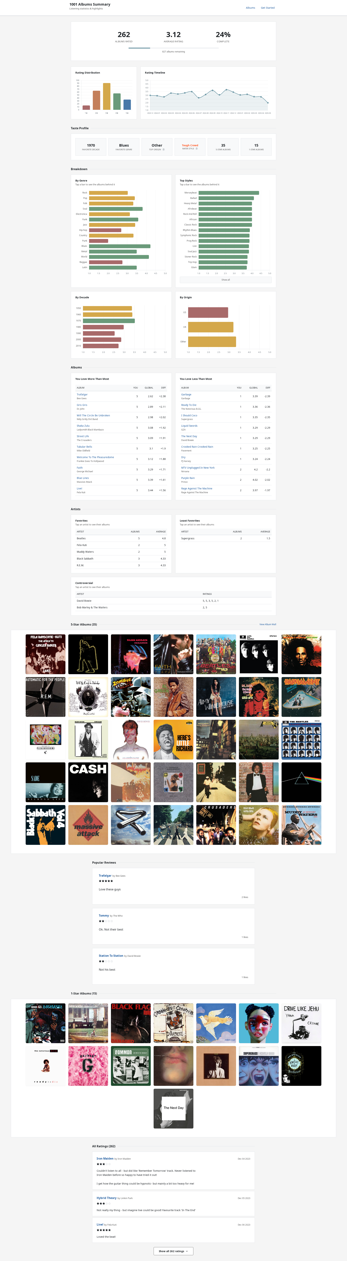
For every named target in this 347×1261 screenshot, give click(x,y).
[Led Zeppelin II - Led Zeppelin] (131, 782)
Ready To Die (188, 405)
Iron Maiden (105, 1158)
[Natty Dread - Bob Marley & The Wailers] (301, 654)
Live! (79, 488)
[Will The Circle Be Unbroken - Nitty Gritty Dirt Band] (88, 697)
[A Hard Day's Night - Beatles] (301, 739)
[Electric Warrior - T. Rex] (88, 654)
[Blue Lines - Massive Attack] (88, 825)
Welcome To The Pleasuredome (95, 457)
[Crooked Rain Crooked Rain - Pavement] (173, 1023)
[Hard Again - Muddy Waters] (88, 739)
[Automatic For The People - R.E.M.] (45, 697)
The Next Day (189, 436)
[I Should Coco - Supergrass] (259, 1066)
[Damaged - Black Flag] (131, 1023)
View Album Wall (268, 624)
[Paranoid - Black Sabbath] (131, 654)
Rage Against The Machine (196, 488)
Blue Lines (83, 478)
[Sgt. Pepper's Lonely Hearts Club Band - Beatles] (216, 654)
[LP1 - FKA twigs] (259, 1023)
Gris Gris (82, 405)
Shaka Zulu (83, 425)
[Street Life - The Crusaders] (216, 825)
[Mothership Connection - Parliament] (301, 697)
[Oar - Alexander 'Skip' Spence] (216, 1066)
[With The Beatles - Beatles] (259, 654)
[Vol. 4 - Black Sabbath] (45, 825)
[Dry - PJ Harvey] (173, 1066)
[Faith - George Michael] (173, 654)
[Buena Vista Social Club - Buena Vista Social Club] (216, 782)
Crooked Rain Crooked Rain (197, 446)
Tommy (104, 915)
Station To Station (111, 955)
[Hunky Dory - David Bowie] (259, 825)
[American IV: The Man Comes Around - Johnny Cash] (88, 782)
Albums (250, 7)
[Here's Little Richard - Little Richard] (173, 739)
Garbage (186, 394)
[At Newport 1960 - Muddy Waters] (301, 825)
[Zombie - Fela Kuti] (131, 697)
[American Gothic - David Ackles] (88, 1023)
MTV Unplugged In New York (198, 467)
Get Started (268, 7)
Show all (226, 279)
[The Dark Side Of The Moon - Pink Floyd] (301, 782)
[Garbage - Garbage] (88, 1066)
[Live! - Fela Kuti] (45, 654)
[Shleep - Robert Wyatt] (216, 1023)
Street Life (83, 436)
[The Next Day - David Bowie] (173, 1108)
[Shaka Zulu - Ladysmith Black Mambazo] (173, 782)
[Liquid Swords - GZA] (45, 1023)
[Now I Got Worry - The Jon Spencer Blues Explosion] (301, 1066)
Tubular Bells (84, 446)
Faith (80, 467)
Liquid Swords (189, 425)
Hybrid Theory (107, 1198)
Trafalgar (82, 394)
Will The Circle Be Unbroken (93, 415)
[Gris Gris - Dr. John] (259, 697)
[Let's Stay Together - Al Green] (173, 697)
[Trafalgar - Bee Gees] (259, 739)
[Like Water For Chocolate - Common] (131, 1066)
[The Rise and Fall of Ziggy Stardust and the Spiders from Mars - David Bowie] (216, 739)
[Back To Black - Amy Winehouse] (216, 697)
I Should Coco (189, 415)
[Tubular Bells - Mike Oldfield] (131, 825)
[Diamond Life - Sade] (45, 782)
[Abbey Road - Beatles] (173, 825)
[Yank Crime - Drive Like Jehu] (301, 1023)
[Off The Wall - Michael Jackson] (259, 782)
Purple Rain (188, 478)
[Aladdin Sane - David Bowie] (131, 739)
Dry (183, 457)
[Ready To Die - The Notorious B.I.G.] (45, 1066)
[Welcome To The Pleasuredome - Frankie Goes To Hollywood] (45, 739)
